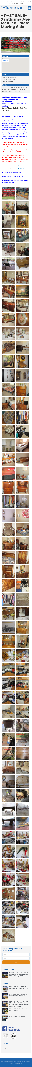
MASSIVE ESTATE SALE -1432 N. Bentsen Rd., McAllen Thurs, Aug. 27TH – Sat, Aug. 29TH (19, 974)
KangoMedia (19, 1063)
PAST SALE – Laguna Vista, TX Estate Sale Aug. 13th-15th (18, 994)
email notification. (20, 168)
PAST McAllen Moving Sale (17, 1016)
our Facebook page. (15, 165)
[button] (29, 8)
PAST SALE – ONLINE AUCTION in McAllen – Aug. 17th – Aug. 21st (19, 987)
